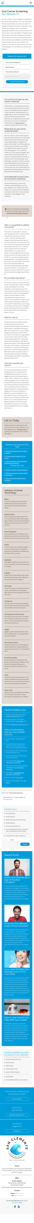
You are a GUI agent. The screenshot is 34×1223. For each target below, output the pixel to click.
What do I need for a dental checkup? (16, 470)
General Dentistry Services (13, 1059)
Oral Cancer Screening (16, 793)
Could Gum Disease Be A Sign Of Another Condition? (16, 880)
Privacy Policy (15, 1202)
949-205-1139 (21, 429)
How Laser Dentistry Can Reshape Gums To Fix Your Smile (16, 971)
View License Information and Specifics (15, 762)
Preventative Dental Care (13, 826)
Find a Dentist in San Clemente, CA (16, 836)
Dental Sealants (10, 823)
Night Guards (9, 1066)
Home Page (19, 721)
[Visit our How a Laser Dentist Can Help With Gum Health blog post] (17, 1015)
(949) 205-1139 (20, 123)
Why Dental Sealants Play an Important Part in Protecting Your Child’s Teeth (17, 830)
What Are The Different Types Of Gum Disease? (16, 924)
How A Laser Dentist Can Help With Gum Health (16, 1018)
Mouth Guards (10, 1062)
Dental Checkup (10, 817)
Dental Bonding (10, 813)
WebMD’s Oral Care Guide (18, 724)
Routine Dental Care (11, 1069)
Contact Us (17, 1131)
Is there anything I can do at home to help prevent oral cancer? (15, 462)
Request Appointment (17, 1115)
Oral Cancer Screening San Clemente (17, 213)
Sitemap (20, 1202)
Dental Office (9, 1076)
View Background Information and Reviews (15, 773)
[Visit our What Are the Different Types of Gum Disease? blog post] (17, 921)
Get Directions (17, 1099)
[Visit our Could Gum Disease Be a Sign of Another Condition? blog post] (17, 875)
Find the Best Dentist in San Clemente (16, 1080)
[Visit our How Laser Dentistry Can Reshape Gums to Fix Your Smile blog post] (17, 967)
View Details (19, 777)
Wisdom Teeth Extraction (13, 1072)
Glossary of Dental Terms (13, 716)
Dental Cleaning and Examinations (16, 820)
